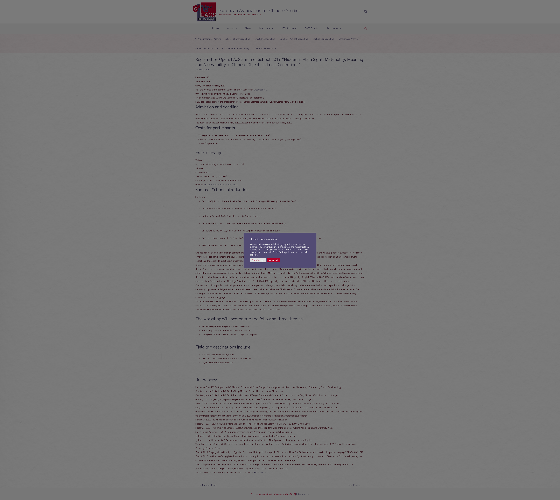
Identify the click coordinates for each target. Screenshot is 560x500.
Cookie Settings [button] (258, 260)
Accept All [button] (273, 260)
